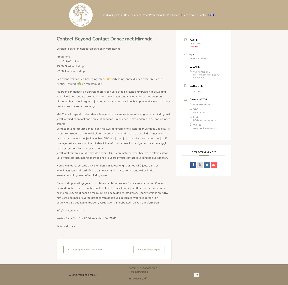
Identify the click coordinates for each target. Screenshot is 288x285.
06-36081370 (199, 112)
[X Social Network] (200, 165)
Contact (202, 15)
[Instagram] (196, 275)
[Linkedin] (207, 165)
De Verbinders (132, 15)
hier (73, 226)
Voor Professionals (154, 15)
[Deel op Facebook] (193, 165)
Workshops (173, 15)
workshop (196, 91)
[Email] (214, 165)
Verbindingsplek (112, 15)
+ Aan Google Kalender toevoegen (85, 249)
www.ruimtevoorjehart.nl (205, 128)
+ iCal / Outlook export (149, 249)
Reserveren (189, 15)
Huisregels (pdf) (138, 278)
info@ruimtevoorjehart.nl (204, 120)
